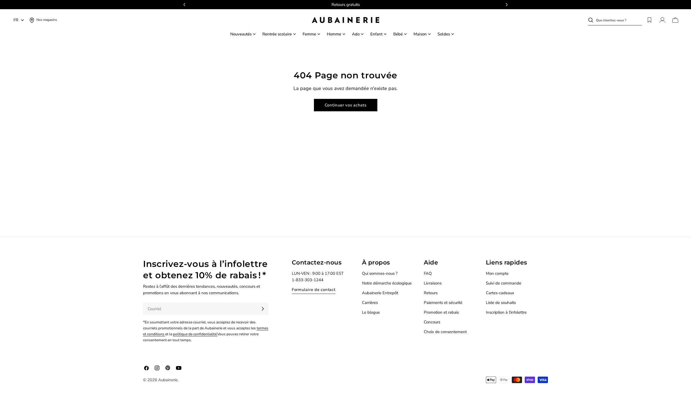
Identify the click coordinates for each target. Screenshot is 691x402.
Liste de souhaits (501, 302)
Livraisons (433, 283)
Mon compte (497, 273)
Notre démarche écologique (387, 283)
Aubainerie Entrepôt (380, 293)
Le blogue (371, 312)
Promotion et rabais (441, 312)
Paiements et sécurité (443, 302)
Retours (431, 293)
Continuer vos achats (346, 105)
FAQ (428, 273)
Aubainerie (168, 380)
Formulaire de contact (314, 289)
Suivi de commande (503, 283)
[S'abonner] (262, 308)
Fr (15, 20)
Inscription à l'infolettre (506, 312)
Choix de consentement (445, 331)
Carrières (370, 302)
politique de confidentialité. (195, 334)
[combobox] (619, 20)
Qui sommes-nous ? (380, 273)
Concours (432, 322)
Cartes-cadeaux (500, 293)
